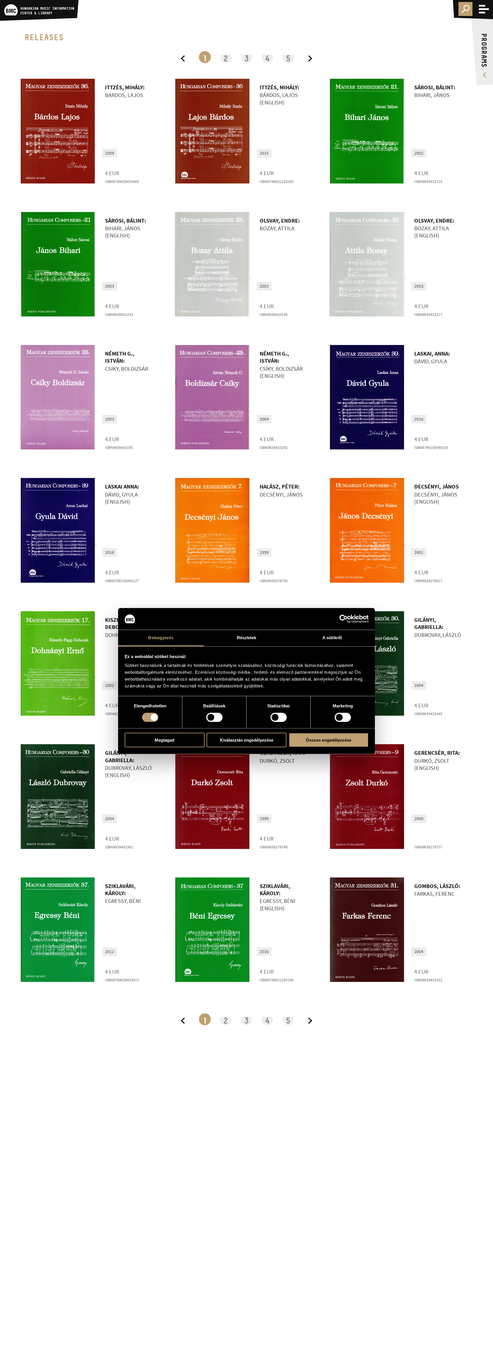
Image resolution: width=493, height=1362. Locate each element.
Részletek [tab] (246, 637)
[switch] (214, 717)
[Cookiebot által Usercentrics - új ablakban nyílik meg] (344, 619)
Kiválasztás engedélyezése (246, 740)
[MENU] (484, 9)
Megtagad (164, 740)
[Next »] (309, 57)
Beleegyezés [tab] (160, 637)
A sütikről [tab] (332, 637)
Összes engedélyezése (328, 740)
